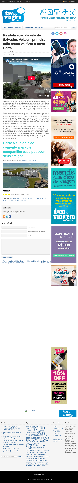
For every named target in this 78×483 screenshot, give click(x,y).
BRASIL (30, 198)
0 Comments (27, 51)
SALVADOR (23, 200)
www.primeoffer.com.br (29, 160)
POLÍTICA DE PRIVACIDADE (58, 477)
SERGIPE (40, 464)
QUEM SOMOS (11, 1)
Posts (65, 1)
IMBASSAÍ (29, 449)
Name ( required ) (32, 227)
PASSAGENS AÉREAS (36, 455)
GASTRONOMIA (28, 28)
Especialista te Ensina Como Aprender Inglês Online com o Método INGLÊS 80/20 (12, 428)
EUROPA (35, 443)
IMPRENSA (33, 477)
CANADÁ (36, 434)
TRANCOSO (29, 466)
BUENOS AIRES (30, 434)
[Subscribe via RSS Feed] (4, 216)
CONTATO (26, 1)
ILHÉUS (43, 447)
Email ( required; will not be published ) (36, 231)
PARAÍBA (33, 454)
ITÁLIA (34, 451)
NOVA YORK (42, 453)
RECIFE (33, 460)
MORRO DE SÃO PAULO (42, 451)
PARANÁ (28, 454)
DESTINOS (18, 28)
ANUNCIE (19, 1)
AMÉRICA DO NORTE (34, 426)
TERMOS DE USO (47, 477)
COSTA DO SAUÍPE (41, 436)
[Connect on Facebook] (10, 216)
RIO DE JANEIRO (40, 460)
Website (29, 235)
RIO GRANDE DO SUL (42, 462)
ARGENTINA (30, 430)
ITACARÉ (35, 449)
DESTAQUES (39, 28)
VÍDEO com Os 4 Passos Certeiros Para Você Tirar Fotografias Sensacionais (11, 450)
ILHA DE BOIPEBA (36, 447)
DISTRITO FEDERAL (31, 441)
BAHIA (25, 198)
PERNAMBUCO (39, 456)
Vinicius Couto (49, 479)
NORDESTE (15, 200)
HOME (3, 1)
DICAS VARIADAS (37, 439)
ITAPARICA (29, 451)
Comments (73, 1)
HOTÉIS (10, 28)
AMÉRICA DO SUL (16, 198)
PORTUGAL (34, 458)
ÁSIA (43, 466)
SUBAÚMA (46, 464)
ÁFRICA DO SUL (37, 466)
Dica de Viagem (22, 15)
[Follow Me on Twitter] (7, 216)
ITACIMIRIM (41, 449)
